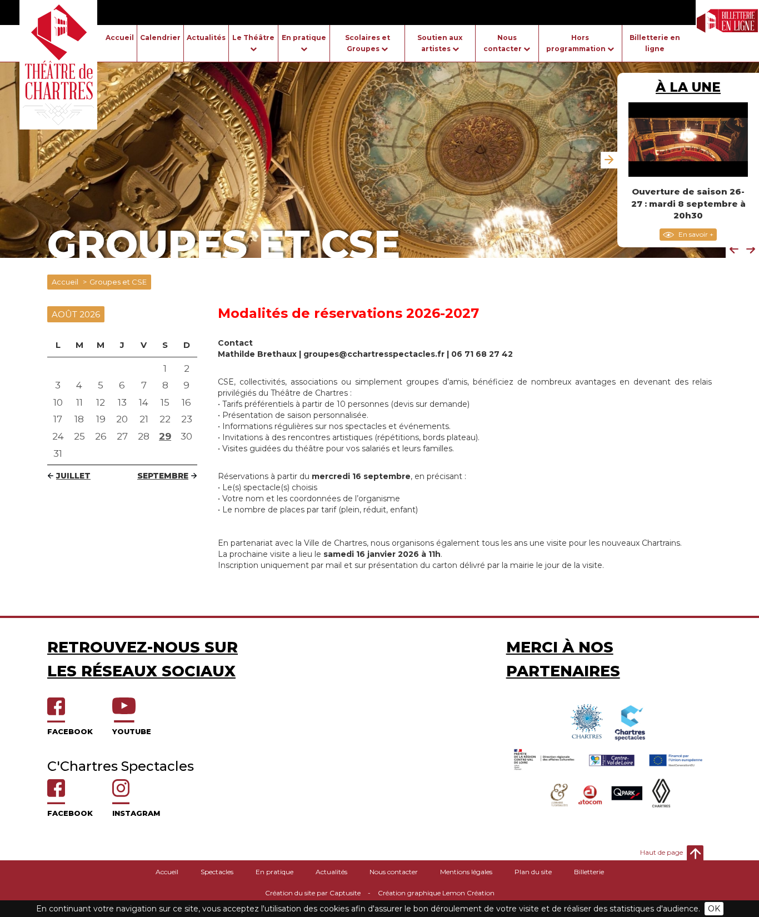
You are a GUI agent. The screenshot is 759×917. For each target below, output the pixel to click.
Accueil (120, 37)
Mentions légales (466, 872)
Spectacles (217, 872)
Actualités (206, 37)
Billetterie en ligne (655, 43)
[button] (734, 249)
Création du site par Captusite (313, 893)
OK (714, 909)
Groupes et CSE (118, 281)
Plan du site (533, 872)
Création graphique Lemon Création (436, 893)
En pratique (274, 872)
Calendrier (160, 37)
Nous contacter (393, 872)
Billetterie (589, 872)
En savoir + (695, 234)
